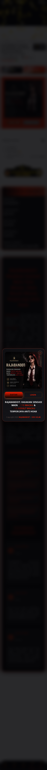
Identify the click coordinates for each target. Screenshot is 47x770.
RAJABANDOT (24, 417)
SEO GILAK (36, 417)
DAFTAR (13, 395)
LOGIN (33, 395)
